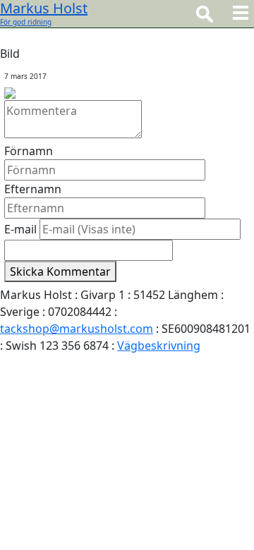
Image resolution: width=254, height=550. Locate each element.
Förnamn (28, 151)
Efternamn (32, 189)
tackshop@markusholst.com (76, 328)
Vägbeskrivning (158, 345)
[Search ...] (204, 13)
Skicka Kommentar (60, 271)
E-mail (20, 229)
